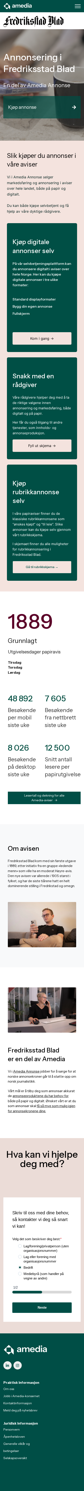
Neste (42, 1307)
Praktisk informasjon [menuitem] (21, 1382)
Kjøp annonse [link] (22, 107)
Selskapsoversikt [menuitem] (15, 1458)
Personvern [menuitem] (11, 1429)
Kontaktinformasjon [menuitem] (17, 1403)
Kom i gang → (42, 338)
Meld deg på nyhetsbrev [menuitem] (20, 1410)
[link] (17, 6)
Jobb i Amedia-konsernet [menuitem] (21, 1396)
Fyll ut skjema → (42, 445)
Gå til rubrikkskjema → (42, 567)
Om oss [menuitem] (8, 1389)
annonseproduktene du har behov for (40, 1096)
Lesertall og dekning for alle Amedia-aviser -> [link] (44, 797)
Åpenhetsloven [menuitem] (14, 1436)
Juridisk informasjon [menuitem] (20, 1423)
